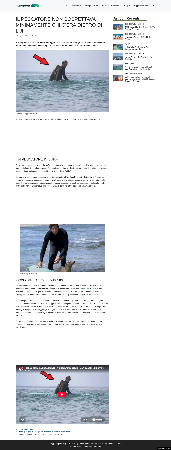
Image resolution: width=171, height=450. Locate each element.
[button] (153, 5)
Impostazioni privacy (164, 448)
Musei (95, 6)
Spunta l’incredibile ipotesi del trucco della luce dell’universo (40, 434)
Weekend (105, 6)
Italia (67, 6)
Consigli (87, 6)
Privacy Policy (75, 446)
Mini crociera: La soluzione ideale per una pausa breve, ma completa (139, 68)
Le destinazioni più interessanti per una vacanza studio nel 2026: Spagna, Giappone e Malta (140, 79)
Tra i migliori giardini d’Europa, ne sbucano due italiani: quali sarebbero (44, 432)
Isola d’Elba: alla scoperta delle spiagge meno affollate (137, 48)
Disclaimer (87, 446)
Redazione (96, 446)
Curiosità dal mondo (25, 429)
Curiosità (115, 6)
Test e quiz (126, 6)
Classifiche (76, 6)
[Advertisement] (62, 140)
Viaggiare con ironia (141, 6)
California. (90, 289)
